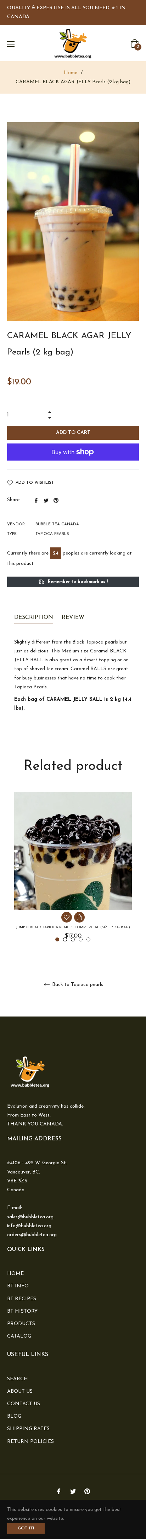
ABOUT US (20, 1391)
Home (70, 72)
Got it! (26, 1528)
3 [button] (73, 939)
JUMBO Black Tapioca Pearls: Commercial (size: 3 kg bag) (73, 927)
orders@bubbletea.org (32, 1235)
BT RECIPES (21, 1299)
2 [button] (65, 939)
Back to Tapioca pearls (77, 984)
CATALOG (19, 1336)
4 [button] (81, 939)
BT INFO (18, 1286)
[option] (73, 867)
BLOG (14, 1416)
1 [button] (57, 939)
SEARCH (17, 1379)
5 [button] (88, 939)
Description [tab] (33, 617)
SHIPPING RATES (28, 1429)
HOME (15, 1273)
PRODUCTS (21, 1324)
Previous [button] (16, 867)
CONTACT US (23, 1404)
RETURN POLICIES (30, 1441)
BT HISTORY (22, 1311)
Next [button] (130, 867)
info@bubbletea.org (29, 1226)
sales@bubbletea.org (30, 1217)
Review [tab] (74, 617)
